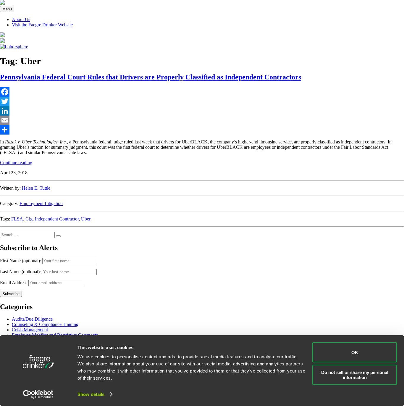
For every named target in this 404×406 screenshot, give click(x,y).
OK (354, 352)
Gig (29, 218)
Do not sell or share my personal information (354, 375)
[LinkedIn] (202, 111)
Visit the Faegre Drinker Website (42, 24)
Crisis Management (30, 329)
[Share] (202, 130)
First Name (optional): (21, 260)
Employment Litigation (41, 203)
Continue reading (16, 162)
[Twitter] (202, 101)
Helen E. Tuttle (36, 188)
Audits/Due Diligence (32, 319)
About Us (21, 19)
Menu (7, 9)
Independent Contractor (57, 218)
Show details (90, 394)
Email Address (13, 282)
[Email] (202, 120)
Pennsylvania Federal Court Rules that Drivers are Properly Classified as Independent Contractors (150, 77)
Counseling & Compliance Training (45, 324)
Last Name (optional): (21, 271)
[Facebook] (202, 92)
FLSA (17, 218)
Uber (86, 218)
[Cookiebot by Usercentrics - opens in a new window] (38, 394)
